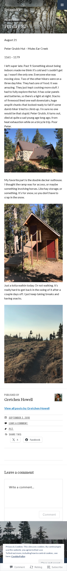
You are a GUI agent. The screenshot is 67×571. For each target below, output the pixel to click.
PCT (11, 429)
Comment (49, 514)
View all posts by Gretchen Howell (26, 408)
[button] (62, 5)
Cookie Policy (18, 556)
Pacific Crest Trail (16, 20)
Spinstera (12, 9)
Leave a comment (18, 423)
